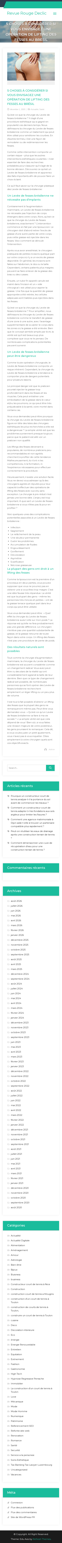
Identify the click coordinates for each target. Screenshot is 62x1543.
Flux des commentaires (24, 1512)
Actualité (34, 109)
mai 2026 (16, 915)
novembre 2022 (19, 1076)
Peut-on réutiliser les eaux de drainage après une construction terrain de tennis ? (33, 834)
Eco (13, 1335)
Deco (14, 1325)
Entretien (16, 1349)
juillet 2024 (17, 988)
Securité (15, 1450)
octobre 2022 (18, 1081)
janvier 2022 (17, 1124)
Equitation (16, 1354)
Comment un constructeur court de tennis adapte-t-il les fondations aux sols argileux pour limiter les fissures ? (32, 811)
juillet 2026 (16, 905)
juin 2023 (15, 1042)
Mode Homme (19, 1411)
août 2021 (16, 1149)
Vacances (16, 1474)
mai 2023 (16, 1047)
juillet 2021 (16, 1154)
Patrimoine (17, 1421)
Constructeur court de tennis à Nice (30, 1284)
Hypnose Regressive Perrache (27, 1378)
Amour (14, 1255)
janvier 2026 (17, 935)
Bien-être (16, 1264)
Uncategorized (19, 1469)
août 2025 (16, 959)
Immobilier (17, 1383)
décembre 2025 (20, 940)
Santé (41, 109)
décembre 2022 (20, 1071)
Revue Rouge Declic (26, 13)
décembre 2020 (20, 1188)
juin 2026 (15, 910)
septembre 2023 (20, 1037)
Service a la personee (22, 1455)
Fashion (15, 1364)
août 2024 (16, 983)
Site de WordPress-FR (23, 1517)
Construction (18, 1289)
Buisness (15, 1274)
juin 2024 (16, 993)
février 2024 (17, 1012)
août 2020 (16, 1207)
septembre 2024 (20, 978)
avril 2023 (16, 1051)
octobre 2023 (18, 1032)
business (15, 1279)
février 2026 (17, 930)
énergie (15, 1339)
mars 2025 (16, 969)
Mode (14, 1406)
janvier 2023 (17, 1066)
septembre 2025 (20, 954)
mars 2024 (16, 1008)
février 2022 (17, 1120)
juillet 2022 (16, 1095)
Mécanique (17, 1401)
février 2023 (17, 1061)
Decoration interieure (22, 1330)
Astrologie (16, 1260)
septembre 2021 (20, 1144)
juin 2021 (15, 1158)
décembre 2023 (20, 1022)
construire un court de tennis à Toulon (31, 1315)
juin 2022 (15, 1100)
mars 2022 (16, 1115)
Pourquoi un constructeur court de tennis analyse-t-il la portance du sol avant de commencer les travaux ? (30, 799)
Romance (16, 1440)
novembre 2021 (19, 1134)
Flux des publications (22, 1507)
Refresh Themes (42, 1539)
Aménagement (19, 1250)
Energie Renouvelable (23, 1344)
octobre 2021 (18, 1139)
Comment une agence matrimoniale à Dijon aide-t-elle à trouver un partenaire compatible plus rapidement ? (32, 823)
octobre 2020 (18, 1197)
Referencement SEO (22, 1426)
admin (52, 749)
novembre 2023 (19, 1027)
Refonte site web (20, 1430)
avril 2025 (16, 964)
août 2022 (16, 1090)
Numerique (17, 1416)
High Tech (16, 1373)
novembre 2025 (19, 944)
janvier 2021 (17, 1183)
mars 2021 (16, 1173)
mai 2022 (16, 1105)
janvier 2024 (17, 1017)
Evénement (17, 1359)
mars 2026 (16, 925)
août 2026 (16, 901)
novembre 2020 (20, 1192)
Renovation (17, 1435)
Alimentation (18, 1245)
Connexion (17, 1502)
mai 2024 (16, 998)
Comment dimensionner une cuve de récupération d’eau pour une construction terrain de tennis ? (31, 846)
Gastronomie (18, 1369)
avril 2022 (16, 1110)
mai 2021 (15, 1163)
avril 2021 (16, 1168)
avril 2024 (16, 1003)
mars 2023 (16, 1056)
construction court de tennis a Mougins (32, 1294)
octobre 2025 (18, 949)
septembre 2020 (20, 1202)
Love (13, 1396)
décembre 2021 (19, 1129)
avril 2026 (16, 920)
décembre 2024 (20, 974)
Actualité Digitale (20, 1240)
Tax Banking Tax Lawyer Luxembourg (31, 1464)
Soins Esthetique (20, 1460)
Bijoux (14, 1269)
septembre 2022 (20, 1085)
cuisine (14, 1320)
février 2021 (17, 1178)
